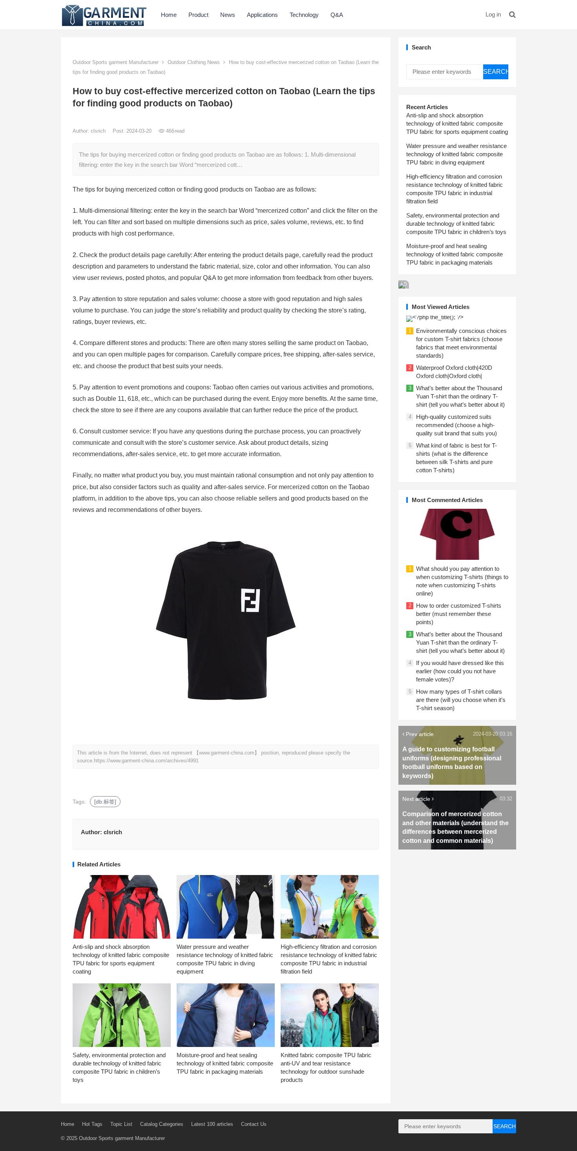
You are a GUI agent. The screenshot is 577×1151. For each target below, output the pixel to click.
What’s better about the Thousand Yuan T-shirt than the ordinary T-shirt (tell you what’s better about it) (460, 396)
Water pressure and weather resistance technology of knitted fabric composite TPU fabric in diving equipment (456, 154)
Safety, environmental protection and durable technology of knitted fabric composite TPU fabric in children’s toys (456, 223)
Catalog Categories (161, 1124)
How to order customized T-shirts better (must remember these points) (458, 613)
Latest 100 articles (212, 1124)
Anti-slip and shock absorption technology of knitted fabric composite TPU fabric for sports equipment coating (457, 123)
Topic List (121, 1124)
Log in (493, 14)
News (227, 14)
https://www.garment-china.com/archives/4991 (146, 761)
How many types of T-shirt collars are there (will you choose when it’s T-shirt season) (461, 699)
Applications (262, 14)
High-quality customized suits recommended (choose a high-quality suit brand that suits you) (456, 425)
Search (495, 71)
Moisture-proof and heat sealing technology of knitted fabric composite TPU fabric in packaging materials (225, 1063)
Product (198, 14)
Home (169, 14)
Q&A (336, 14)
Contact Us (254, 1124)
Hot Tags (92, 1124)
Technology (304, 14)
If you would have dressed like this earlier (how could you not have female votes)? (460, 671)
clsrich (99, 131)
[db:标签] (105, 801)
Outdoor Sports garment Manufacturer (116, 62)
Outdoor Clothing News (194, 62)
